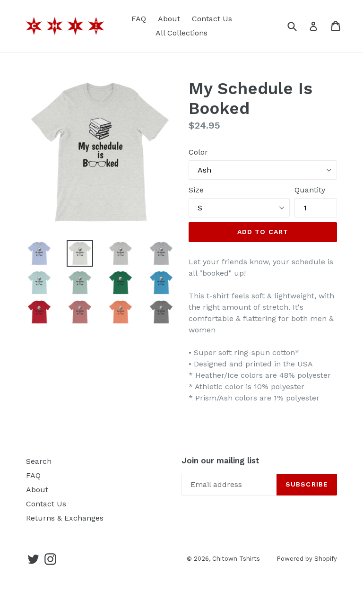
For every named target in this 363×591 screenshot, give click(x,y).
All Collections (181, 32)
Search (39, 461)
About (169, 18)
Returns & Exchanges (65, 517)
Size (196, 189)
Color (198, 152)
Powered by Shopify (307, 558)
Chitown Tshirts (236, 558)
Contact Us (212, 18)
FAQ (138, 18)
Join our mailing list (220, 460)
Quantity (309, 189)
